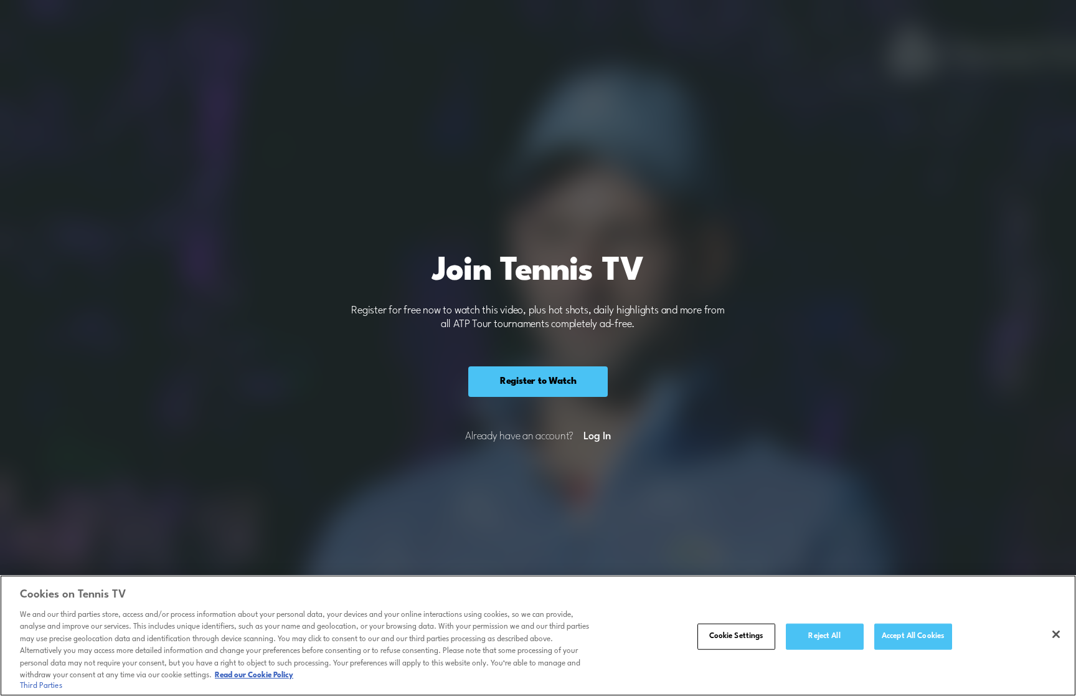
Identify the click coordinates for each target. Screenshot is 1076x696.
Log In (596, 437)
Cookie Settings (736, 636)
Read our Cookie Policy (254, 675)
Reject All (824, 636)
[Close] (1056, 634)
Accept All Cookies (913, 636)
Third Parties (41, 686)
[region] (538, 635)
